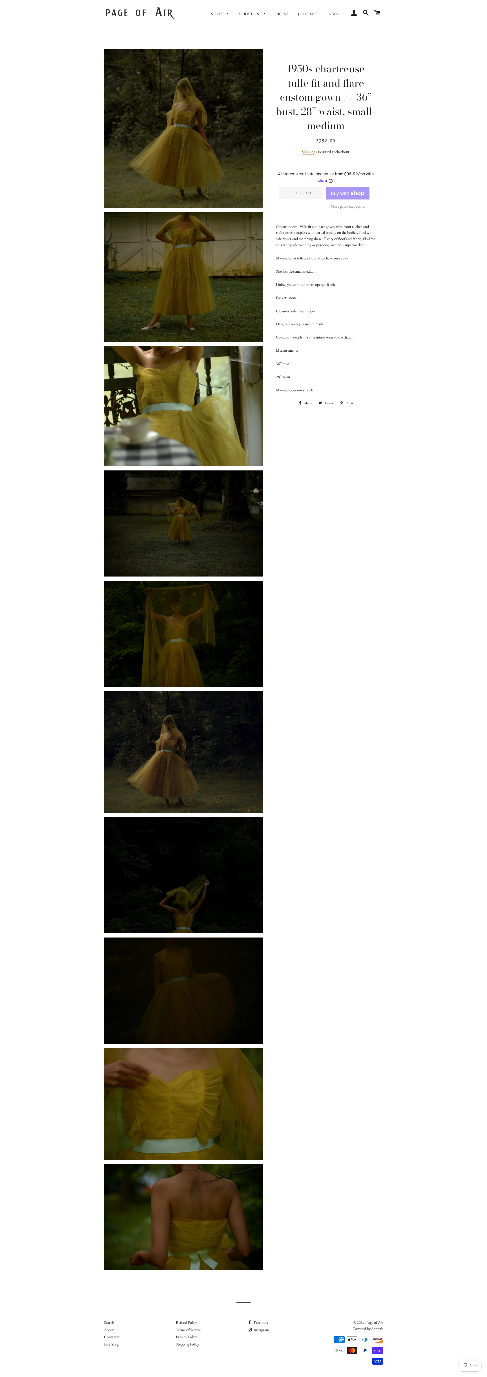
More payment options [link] (348, 206)
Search (109, 1322)
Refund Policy (186, 1322)
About (336, 13)
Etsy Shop (111, 1344)
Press (282, 13)
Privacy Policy (186, 1336)
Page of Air (374, 1322)
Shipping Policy (187, 1344)
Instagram (261, 1329)
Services (250, 13)
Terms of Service (188, 1329)
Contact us (112, 1336)
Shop (217, 13)
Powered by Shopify (368, 1328)
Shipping (308, 151)
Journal (308, 13)
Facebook (260, 1322)
